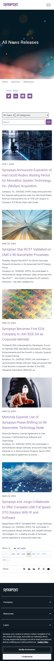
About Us (15, 82)
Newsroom (29, 82)
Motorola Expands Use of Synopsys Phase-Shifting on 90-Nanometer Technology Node (24, 422)
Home (5, 82)
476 (4, 560)
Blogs (15, 90)
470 (33, 554)
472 (44, 554)
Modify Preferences (27, 650)
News (8, 90)
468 (23, 554)
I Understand (27, 657)
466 (13, 554)
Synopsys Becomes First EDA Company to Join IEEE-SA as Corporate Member (23, 334)
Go (48, 122)
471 (39, 554)
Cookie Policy (43, 642)
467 (18, 554)
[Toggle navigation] (48, 5)
